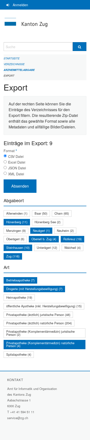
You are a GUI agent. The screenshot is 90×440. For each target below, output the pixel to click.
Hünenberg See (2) (47, 222)
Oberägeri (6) (15, 239)
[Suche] (80, 46)
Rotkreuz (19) (72, 239)
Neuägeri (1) (41, 230)
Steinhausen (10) (18, 247)
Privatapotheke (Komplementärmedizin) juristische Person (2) (40, 333)
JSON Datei (17, 168)
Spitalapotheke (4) (18, 354)
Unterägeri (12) (47, 247)
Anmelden (20, 4)
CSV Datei (16, 156)
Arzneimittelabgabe (19, 70)
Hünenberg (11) (16, 222)
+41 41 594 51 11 (22, 412)
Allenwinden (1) (16, 213)
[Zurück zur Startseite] (45, 25)
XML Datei (16, 173)
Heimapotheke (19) (19, 297)
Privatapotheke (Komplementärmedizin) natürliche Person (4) (40, 344)
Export (9, 75)
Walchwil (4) (72, 247)
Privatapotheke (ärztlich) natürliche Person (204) (39, 323)
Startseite (11, 58)
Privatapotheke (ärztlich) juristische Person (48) (38, 314)
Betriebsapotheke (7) (20, 280)
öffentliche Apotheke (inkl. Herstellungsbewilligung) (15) (44, 306)
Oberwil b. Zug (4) (43, 239)
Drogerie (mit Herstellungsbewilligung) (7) (34, 288)
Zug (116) (12, 256)
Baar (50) (41, 213)
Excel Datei (16, 162)
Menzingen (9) (16, 230)
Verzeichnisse (14, 64)
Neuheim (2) (65, 230)
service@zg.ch (17, 418)
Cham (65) (61, 213)
